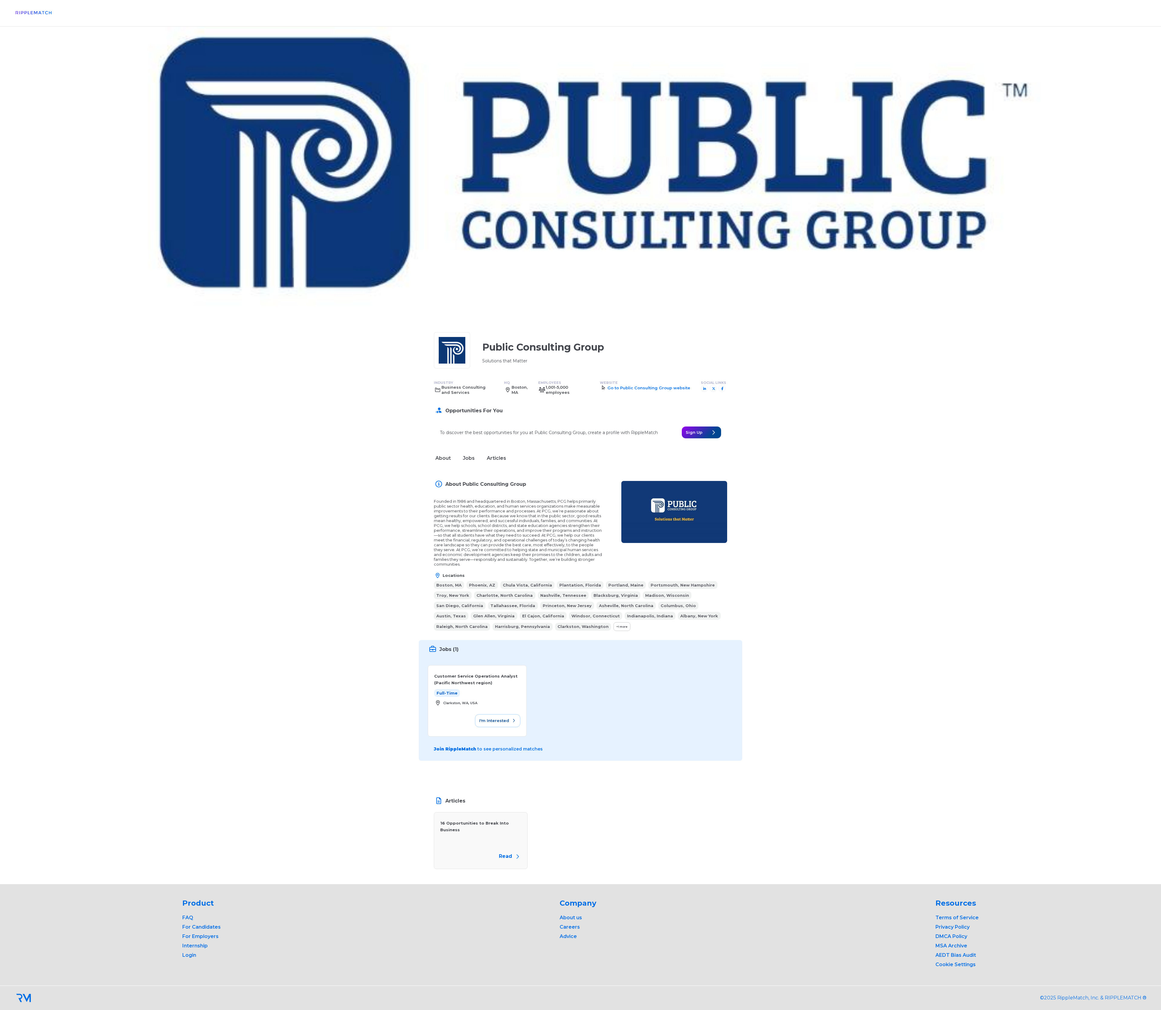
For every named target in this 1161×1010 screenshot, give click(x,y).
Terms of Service (957, 917)
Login (189, 955)
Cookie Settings (955, 964)
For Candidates (201, 927)
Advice (568, 936)
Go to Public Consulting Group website (648, 387)
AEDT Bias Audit (955, 955)
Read (506, 856)
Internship (195, 946)
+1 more (621, 626)
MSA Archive (951, 946)
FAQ (187, 917)
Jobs (469, 458)
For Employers (200, 936)
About (443, 458)
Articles (496, 458)
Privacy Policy (952, 927)
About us (571, 917)
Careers (570, 927)
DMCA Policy (951, 936)
